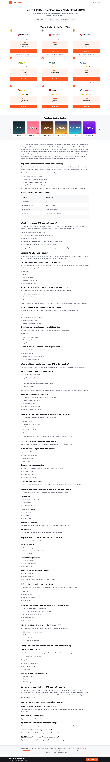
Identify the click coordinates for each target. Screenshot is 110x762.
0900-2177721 (26, 750)
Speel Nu (23, 51)
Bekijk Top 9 (96, 2)
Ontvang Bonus (92, 759)
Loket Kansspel (83, 748)
